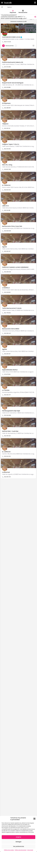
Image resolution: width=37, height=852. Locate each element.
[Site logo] (8, 2)
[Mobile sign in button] (35, 2)
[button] (34, 819)
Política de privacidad (20, 850)
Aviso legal (30, 850)
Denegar (18, 842)
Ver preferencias (18, 846)
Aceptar (18, 837)
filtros (32, 17)
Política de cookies (9, 850)
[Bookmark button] (33, 45)
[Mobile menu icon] (2, 2)
